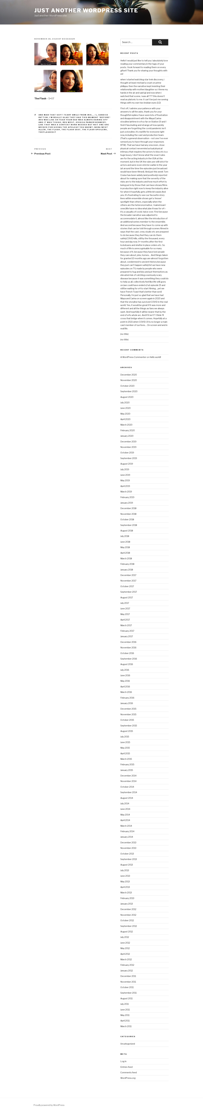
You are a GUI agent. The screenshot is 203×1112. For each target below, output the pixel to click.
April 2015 (125, 753)
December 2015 (128, 708)
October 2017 (127, 586)
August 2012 (126, 931)
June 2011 (125, 1009)
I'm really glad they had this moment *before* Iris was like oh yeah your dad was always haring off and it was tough (74, 119)
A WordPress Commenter (133, 357)
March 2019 (126, 491)
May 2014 (125, 814)
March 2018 (126, 558)
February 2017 (127, 631)
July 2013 (124, 870)
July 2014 (124, 803)
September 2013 (128, 859)
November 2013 (128, 848)
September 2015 (128, 725)
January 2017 (126, 636)
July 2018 (124, 536)
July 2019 (124, 469)
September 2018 (128, 525)
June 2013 (125, 876)
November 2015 (128, 714)
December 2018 (128, 508)
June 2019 (125, 475)
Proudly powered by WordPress (48, 1105)
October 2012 (127, 920)
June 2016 (125, 675)
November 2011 (128, 981)
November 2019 (128, 447)
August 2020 (126, 397)
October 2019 (127, 452)
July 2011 (124, 1004)
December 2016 (128, 642)
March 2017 (126, 625)
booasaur (68, 39)
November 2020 (128, 380)
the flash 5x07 (71, 130)
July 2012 (124, 937)
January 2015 (126, 770)
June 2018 (125, 542)
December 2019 (128, 441)
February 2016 (127, 697)
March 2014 (126, 826)
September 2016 (128, 658)
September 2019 (128, 458)
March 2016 (126, 692)
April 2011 (125, 1020)
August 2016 (126, 664)
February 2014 (127, 831)
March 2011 (126, 1026)
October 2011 (127, 987)
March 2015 (126, 759)
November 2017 (128, 580)
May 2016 (125, 681)
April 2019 (125, 486)
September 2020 (128, 391)
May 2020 (125, 413)
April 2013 (125, 887)
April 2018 (125, 553)
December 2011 (128, 976)
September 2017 (128, 592)
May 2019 (125, 480)
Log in (123, 1061)
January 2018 (126, 569)
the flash (53, 130)
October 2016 (127, 653)
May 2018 (125, 547)
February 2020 (127, 430)
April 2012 (125, 954)
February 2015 (127, 764)
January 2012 (126, 970)
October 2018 (127, 519)
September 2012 (128, 926)
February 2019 (127, 497)
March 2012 (126, 959)
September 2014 (128, 792)
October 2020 (127, 386)
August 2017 (126, 597)
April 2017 (125, 619)
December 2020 (128, 374)
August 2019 (126, 463)
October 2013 (127, 853)
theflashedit (47, 132)
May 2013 (125, 881)
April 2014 (125, 820)
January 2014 (126, 837)
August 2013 (126, 864)
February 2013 (127, 898)
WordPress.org (128, 1078)
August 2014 (126, 798)
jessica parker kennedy (91, 122)
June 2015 (125, 742)
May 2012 (125, 948)
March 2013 (126, 892)
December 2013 (128, 842)
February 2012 (127, 965)
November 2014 (128, 781)
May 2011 (124, 1015)
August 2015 (126, 731)
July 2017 (124, 603)
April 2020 (125, 419)
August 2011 (126, 998)
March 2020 (126, 424)
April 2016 (125, 686)
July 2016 (124, 670)
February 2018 (127, 564)
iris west (68, 122)
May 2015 (125, 747)
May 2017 (125, 614)
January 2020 (126, 436)
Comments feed (128, 1072)
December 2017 (128, 575)
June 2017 (125, 608)
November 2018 (128, 514)
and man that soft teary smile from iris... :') (67, 115)
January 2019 (126, 502)
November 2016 (128, 647)
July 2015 (124, 736)
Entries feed (126, 1067)
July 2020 (125, 402)
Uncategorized (127, 1043)
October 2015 (127, 720)
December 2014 (128, 775)
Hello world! (155, 357)
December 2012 (128, 909)
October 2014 (127, 787)
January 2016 (126, 703)
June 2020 (125, 408)
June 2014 (125, 809)
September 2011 (128, 993)
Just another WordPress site (86, 10)
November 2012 (128, 915)
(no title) (124, 334)
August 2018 (126, 530)
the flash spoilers (94, 130)
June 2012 (125, 942)
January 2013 (126, 903)
